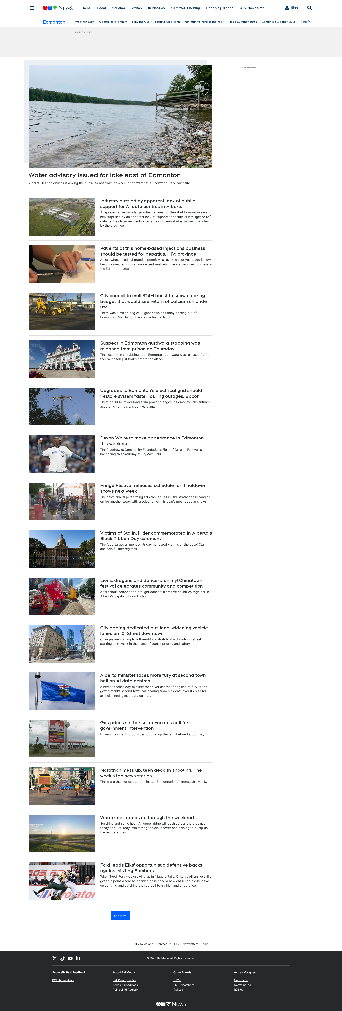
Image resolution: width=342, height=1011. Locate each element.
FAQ (177, 944)
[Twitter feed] (54, 958)
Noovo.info (241, 980)
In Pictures (156, 8)
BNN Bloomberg (183, 984)
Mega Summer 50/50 (242, 21)
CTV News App (143, 944)
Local (101, 8)
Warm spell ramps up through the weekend (147, 817)
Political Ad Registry (126, 989)
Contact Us (164, 944)
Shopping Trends (219, 8)
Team (204, 944)
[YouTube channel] (70, 958)
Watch (137, 8)
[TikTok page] (62, 958)
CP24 (176, 980)
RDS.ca (238, 989)
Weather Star (84, 21)
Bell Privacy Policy (124, 980)
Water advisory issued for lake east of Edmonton (104, 175)
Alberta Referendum (113, 21)
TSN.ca (178, 989)
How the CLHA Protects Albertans (156, 21)
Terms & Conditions (125, 984)
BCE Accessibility (63, 980)
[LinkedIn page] (78, 958)
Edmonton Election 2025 (279, 21)
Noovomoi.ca (242, 984)
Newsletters (190, 944)
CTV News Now (252, 8)
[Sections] (32, 8)
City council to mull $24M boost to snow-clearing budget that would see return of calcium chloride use (153, 301)
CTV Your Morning (185, 8)
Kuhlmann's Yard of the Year (204, 21)
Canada (118, 8)
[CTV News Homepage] (58, 8)
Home (86, 8)
